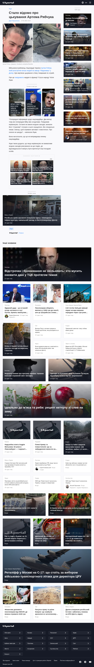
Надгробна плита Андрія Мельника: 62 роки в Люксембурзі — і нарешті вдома (15, 447)
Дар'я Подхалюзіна (14, 20)
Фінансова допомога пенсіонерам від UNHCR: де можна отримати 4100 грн (16, 612)
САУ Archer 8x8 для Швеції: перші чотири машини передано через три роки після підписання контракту (77, 310)
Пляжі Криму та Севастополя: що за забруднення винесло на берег (45, 447)
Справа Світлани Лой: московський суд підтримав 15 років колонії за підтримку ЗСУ (16, 465)
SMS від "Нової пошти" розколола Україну (76, 482)
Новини (21, 233)
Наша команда (26, 660)
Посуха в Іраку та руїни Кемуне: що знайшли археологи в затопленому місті (45, 612)
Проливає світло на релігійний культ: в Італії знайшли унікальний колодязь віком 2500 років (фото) (16, 483)
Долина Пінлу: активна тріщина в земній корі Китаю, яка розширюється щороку (47, 330)
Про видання (6, 660)
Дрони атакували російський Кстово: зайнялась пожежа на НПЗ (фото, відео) (77, 612)
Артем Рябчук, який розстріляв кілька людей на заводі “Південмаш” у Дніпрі (30, 70)
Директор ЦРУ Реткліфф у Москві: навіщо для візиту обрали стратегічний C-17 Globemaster (76, 348)
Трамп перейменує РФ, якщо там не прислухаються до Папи (46, 464)
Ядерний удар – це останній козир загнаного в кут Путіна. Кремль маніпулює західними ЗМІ (16, 310)
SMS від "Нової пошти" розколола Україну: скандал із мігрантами (45, 482)
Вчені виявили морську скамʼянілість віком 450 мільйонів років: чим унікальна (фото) (46, 348)
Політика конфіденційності (67, 660)
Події (10, 8)
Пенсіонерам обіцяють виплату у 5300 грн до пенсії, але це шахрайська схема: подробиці (47, 310)
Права (55, 660)
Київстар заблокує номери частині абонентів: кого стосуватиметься (76, 464)
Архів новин (16, 660)
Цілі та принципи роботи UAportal (42, 660)
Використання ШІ (7, 664)
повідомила (19, 77)
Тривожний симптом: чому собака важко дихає (76, 329)
